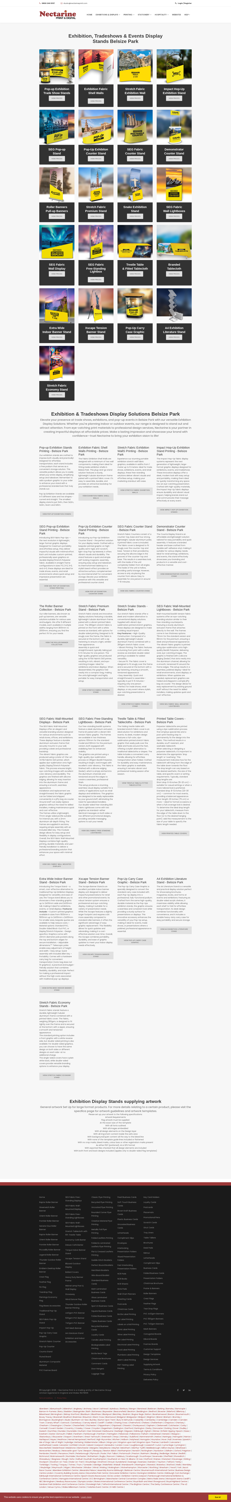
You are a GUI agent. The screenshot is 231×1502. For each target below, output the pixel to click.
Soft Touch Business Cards (127, 1204)
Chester (67, 1425)
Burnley (93, 1420)
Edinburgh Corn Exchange (177, 1473)
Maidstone (71, 1448)
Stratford (102, 1462)
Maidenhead (58, 1448)
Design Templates (152, 1354)
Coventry (69, 1428)
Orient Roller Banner (48, 1216)
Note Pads (122, 1289)
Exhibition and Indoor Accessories (75, 1340)
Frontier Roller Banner (49, 1221)
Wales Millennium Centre (74, 1487)
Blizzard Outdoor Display (73, 1265)
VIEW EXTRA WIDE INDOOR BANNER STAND (57, 989)
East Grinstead (94, 1431)
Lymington (180, 1445)
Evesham (43, 1434)
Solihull (79, 1459)
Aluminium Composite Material (49, 1363)
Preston (135, 1453)
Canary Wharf (52, 1422)
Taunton (161, 1462)
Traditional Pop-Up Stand (48, 1312)
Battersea (96, 1411)
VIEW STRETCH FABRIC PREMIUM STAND (96, 691)
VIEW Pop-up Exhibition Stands (57, 514)
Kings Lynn (112, 1442)
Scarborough (132, 1456)
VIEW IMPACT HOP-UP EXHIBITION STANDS (174, 511)
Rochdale (70, 1456)
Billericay (181, 1411)
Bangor (132, 1408)
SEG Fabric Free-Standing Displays (73, 1199)
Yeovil (173, 1467)
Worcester (143, 1467)
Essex (187, 1431)
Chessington (56, 1425)
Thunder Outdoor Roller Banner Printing (76, 1306)
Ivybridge (69, 1442)
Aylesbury (114, 1408)
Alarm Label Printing (127, 1360)
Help (186, 14)
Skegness (56, 1459)
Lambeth (164, 1442)
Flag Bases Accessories (50, 1305)
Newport (88, 1450)
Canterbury (76, 1422)
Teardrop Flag (45, 1292)
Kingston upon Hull (127, 1442)
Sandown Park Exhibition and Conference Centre (62, 1484)
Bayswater (107, 1411)
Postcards (122, 1304)
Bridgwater (132, 1417)
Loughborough (137, 1445)
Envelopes (122, 1243)
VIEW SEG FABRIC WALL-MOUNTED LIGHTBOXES (174, 705)
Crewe (87, 1428)
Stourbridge (91, 1462)
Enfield (164, 1431)
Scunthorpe (145, 1456)
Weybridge (45, 1467)
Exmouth (61, 1434)
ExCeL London (114, 1476)
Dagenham (107, 1428)
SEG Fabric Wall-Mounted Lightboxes (74, 1224)
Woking (103, 1467)
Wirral (95, 1467)
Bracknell (58, 1417)
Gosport (68, 1436)
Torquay (63, 1464)
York (179, 1467)
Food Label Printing (126, 1349)
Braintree (77, 1417)
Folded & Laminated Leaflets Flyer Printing (101, 1245)
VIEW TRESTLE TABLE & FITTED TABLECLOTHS (135, 784)
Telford (170, 1462)
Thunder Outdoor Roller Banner (50, 1262)
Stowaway (70, 1294)
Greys (116, 1436)
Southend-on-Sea (116, 1459)
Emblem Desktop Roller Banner (50, 1270)
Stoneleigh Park (93, 1484)
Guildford (134, 1436)
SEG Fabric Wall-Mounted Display (73, 1207)
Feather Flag (45, 1282)
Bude (67, 1420)
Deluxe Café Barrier (74, 1245)
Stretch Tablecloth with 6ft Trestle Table (76, 1233)
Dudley (183, 1428)
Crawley (79, 1428)
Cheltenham (157, 1422)
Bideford (171, 1411)
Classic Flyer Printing (100, 1197)
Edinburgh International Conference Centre (59, 1476)
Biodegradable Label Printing (100, 1347)
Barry (60, 1411)
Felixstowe (123, 1434)
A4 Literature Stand (74, 1333)
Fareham (78, 1434)
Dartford (129, 1428)
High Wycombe (104, 1439)
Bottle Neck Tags (99, 1353)
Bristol (159, 1417)
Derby (149, 1428)
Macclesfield (45, 1448)
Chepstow (169, 1422)
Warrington (140, 1464)
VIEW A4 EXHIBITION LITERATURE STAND (174, 930)
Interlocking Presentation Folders (127, 1250)
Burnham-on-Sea (80, 1420)
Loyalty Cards (97, 1334)
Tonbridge (44, 1464)
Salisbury (121, 1456)
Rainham (145, 1453)
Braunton (87, 1417)
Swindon (152, 1462)
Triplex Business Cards (101, 1321)
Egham (148, 1431)
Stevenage (177, 1459)
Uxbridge (97, 1464)
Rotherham (93, 1456)
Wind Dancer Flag (73, 1299)
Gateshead (155, 1434)
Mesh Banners (150, 1329)
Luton (158, 1445)
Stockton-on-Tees (59, 1462)
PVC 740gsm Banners (154, 1324)
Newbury (56, 1450)
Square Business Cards (101, 1311)
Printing (128, 14)
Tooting (54, 1464)
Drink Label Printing (126, 1329)
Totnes (72, 1464)
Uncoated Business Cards (126, 1226)
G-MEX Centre (116, 1487)
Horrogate (145, 1439)
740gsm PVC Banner (75, 1323)
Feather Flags (150, 1303)
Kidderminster (91, 1442)
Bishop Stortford (71, 1414)
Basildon (68, 1411)
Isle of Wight (57, 1442)
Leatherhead (45, 1445)
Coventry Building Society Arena (70, 1473)
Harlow (158, 1436)
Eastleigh (119, 1431)
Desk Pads (148, 1248)
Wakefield (107, 1464)
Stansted (166, 1459)
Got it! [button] (218, 1497)
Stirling (187, 1459)
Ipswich (186, 1439)
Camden (173, 1420)
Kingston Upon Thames (148, 1442)
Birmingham (57, 1414)
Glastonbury (45, 1436)
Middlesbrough (153, 1448)
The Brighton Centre (139, 1484)
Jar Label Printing (125, 1319)
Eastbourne (108, 1431)
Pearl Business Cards (127, 1197)
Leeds (55, 1445)
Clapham (150, 1425)
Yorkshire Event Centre (97, 1487)
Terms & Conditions (153, 1369)
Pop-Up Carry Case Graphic (48, 1335)
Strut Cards (149, 1227)
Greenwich (107, 1436)
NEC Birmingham (47, 1481)
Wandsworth (128, 1464)
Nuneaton (158, 1450)
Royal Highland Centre (177, 1481)
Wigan (67, 1467)
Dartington (139, 1428)
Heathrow (62, 1439)
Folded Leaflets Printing (102, 1238)
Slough (65, 1459)
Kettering (79, 1442)
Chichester (91, 1425)
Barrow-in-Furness (47, 1411)
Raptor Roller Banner (48, 1202)
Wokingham (114, 1467)
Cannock (65, 1422)
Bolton (148, 1414)
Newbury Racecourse (66, 1481)
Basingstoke (79, 1411)
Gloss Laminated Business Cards (99, 1299)
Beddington (142, 1411)
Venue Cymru (54, 1487)
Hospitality (161, 14)
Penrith (53, 1453)
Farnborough (90, 1434)
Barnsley (170, 1408)
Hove (164, 1439)
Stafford (148, 1459)
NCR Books (122, 1278)
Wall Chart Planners (127, 1294)
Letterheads (123, 1233)
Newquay (97, 1450)
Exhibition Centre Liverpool (134, 1476)
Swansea (142, 1462)
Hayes (53, 1439)
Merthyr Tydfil (138, 1448)
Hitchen (116, 1439)
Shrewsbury (44, 1459)
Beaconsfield (120, 1411)
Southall (87, 1459)
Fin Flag (42, 1287)
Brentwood (111, 1417)
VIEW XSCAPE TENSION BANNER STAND (96, 955)
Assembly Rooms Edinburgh (110, 1470)
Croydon (96, 1428)
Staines (157, 1459)
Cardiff (101, 1422)
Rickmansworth (57, 1456)
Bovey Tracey (45, 1417)
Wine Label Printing (126, 1334)
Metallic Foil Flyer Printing (99, 1231)
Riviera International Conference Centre (113, 1481)
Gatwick (166, 1434)
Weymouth (57, 1467)
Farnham (101, 1434)
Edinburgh (138, 1431)
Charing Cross (120, 1422)
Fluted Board (45, 1356)
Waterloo (161, 1464)
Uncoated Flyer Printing (102, 1207)
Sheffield (168, 1456)
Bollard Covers (72, 1272)
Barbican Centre (132, 1470)
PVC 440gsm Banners (154, 1313)
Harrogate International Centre (73, 1478)
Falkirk (69, 1434)
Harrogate (177, 1436)
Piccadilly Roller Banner (49, 1249)
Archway (88, 1408)
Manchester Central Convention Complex (126, 1478)
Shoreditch (179, 1456)
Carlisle (109, 1422)
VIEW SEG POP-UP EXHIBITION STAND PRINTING (57, 587)
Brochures (148, 1242)
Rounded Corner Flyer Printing (101, 1214)
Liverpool (99, 1445)
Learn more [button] (86, 1497)
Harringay (167, 1436)
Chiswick (127, 1425)
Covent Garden (56, 1428)
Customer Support (152, 1349)
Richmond (44, 1456)
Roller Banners (150, 1293)
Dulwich (43, 1431)
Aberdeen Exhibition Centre (65, 1470)
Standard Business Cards (99, 1282)
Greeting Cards (125, 1299)
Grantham (78, 1436)
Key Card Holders (151, 1197)
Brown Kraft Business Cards (127, 1212)
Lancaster (175, 1442)
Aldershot (67, 1408)
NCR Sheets (123, 1284)
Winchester (77, 1467)
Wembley (186, 1464)
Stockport (43, 1462)
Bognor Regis (138, 1414)
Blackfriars (96, 1414)
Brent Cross (98, 1417)
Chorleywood (138, 1425)
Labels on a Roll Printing (128, 1324)
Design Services (151, 1359)
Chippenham (104, 1425)
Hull (169, 1439)
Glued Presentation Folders (126, 1258)
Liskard (90, 1445)
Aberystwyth (56, 1408)
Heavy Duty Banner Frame (74, 1279)
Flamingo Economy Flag (48, 1299)
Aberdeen (43, 1408)
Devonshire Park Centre (97, 1473)
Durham (82, 1431)
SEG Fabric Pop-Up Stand (47, 1321)
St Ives (140, 1459)
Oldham (169, 1450)
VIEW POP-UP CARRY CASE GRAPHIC (135, 941)
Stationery (144, 14)
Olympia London (85, 1481)
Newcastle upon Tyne (72, 1450)
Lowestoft (150, 1445)
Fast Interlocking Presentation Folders (127, 1267)
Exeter (52, 1434)
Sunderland (121, 1462)
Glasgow (175, 1434)
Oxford (177, 1450)
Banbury (124, 1408)
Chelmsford (134, 1422)
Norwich (136, 1450)
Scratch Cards (150, 1222)
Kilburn (102, 1442)
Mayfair (115, 1448)
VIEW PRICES (56, 98)
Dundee (62, 1431)
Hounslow (155, 1439)
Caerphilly (138, 1420)
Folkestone (135, 1434)
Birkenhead (44, 1414)
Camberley (150, 1420)
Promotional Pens (152, 1217)
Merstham (125, 1448)
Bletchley (117, 1414)
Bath (88, 1411)
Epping (172, 1431)
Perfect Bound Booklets (102, 1265)
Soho (72, 1459)
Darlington (118, 1428)
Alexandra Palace (88, 1470)
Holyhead (134, 1439)
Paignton (186, 1450)
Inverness (177, 1439)
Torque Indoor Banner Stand (75, 1252)
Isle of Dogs (44, 1442)
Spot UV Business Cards (102, 1306)
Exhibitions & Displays (107, 14)
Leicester (64, 1445)
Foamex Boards (151, 1344)
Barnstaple (180, 1408)
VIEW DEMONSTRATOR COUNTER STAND (174, 575)
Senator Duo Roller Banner (47, 1228)
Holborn (124, 1439)
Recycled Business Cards (99, 1328)
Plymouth (94, 1453)
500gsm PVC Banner (74, 1318)
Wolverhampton (128, 1467)
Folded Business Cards (101, 1316)
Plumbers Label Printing (128, 1354)
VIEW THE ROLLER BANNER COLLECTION (57, 644)
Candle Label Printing (101, 1340)
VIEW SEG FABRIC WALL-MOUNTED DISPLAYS (57, 865)
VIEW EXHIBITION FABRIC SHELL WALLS (96, 497)
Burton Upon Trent (106, 1420)
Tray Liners (148, 1232)
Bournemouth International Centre (158, 1470)
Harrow (187, 1436)
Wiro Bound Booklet (100, 1275)
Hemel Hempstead (77, 1439)
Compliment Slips (126, 1238)
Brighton (151, 1417)
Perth (71, 1453)
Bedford (153, 1411)
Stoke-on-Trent (76, 1462)
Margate (94, 1448)
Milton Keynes (168, 1448)
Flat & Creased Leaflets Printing (102, 1253)
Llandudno (109, 1445)
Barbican (152, 1408)
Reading (154, 1453)
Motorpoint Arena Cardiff (178, 1478)
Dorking (168, 1428)
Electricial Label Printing (128, 1344)
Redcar (174, 1453)
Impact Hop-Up (46, 1328)
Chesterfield (78, 1425)
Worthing (153, 1467)
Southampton (99, 1459)
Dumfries (52, 1431)
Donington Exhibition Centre (150, 1473)
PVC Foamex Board (48, 1370)
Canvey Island (89, 1422)
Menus (147, 1253)
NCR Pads (122, 1273)
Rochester (81, 1456)
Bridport (142, 1417)
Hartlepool (44, 1439)
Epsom (179, 1431)
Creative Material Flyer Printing (101, 1223)
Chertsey (179, 1422)
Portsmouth (125, 1453)
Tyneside (87, 1464)
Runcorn (111, 1456)
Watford (170, 1464)
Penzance (63, 1453)
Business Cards (150, 1268)
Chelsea (145, 1422)
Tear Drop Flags (151, 1308)
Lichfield (73, 1445)
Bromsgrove (45, 1420)
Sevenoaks (158, 1456)
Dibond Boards (150, 1339)
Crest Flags (149, 1298)
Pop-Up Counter (47, 1346)
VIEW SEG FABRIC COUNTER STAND (135, 591)
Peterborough (82, 1453)
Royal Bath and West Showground (149, 1481)
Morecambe (45, 1450)
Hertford (91, 1439)
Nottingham (147, 1450)
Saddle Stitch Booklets (101, 1260)
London (119, 1445)
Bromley (176, 1417)
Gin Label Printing (125, 1339)
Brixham (167, 1417)
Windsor (87, 1467)
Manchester (82, 1448)
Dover (176, 1428)
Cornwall (43, 1428)
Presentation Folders (153, 1278)
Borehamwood (159, 1414)
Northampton (124, 1450)
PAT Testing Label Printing (126, 1367)
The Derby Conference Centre (165, 1484)
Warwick (151, 1464)
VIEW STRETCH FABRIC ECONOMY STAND (57, 1076)
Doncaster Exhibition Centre (123, 1473)
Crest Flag (44, 1277)
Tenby (178, 1462)
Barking (161, 1408)
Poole (103, 1453)
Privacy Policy (150, 1374)
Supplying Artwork (152, 1364)
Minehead (180, 1448)
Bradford (67, 1417)
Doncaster (158, 1428)
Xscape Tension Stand (75, 1258)
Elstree (156, 1431)
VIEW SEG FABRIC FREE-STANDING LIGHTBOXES (96, 832)
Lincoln (82, 1445)
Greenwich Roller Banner (47, 1209)
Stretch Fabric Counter (50, 1341)
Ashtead (104, 1408)
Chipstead (116, 1425)
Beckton (131, 1411)
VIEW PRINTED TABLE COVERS (174, 833)
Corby (183, 1425)
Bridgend (121, 1417)
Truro (79, 1464)
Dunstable (72, 1431)
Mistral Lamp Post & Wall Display (74, 1287)
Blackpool (107, 1414)
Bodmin (126, 1414)
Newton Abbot (110, 1450)
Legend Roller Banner (49, 1254)
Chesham (44, 1425)
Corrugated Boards (152, 1334)
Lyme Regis (168, 1445)
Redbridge (164, 1453)
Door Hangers (97, 1368)
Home (89, 14)
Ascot (96, 1408)
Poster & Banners (151, 1288)
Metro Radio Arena (156, 1478)
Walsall (117, 1464)
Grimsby (124, 1436)
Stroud (111, 1462)
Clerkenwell (162, 1425)
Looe (126, 1445)
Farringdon (112, 1434)
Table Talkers (150, 1237)
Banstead (142, 1408)
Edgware (129, 1431)
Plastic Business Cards (128, 1219)
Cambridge (162, 1420)
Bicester (162, 1411)
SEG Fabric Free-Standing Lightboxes (74, 1216)
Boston (171, 1414)
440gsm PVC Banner (75, 1313)
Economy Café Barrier (75, 1240)
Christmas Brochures (101, 1358)
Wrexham (164, 1467)
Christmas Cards (125, 1309)
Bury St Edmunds (125, 1420)
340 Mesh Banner (73, 1328)
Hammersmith (146, 1436)
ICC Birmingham (97, 1478)
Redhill (182, 1453)
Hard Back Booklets (100, 1270)
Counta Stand (45, 1351)
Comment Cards (99, 1363)
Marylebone (105, 1448)
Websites (176, 14)
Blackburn (85, 1414)
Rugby (103, 1456)
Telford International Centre (115, 1484)
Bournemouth (182, 1414)
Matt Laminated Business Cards (98, 1291)
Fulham (145, 1434)
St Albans (130, 1459)
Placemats (149, 1212)
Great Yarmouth (92, 1436)
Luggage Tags (98, 1373)
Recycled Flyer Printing (101, 1202)
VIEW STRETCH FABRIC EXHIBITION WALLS (135, 491)
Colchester (174, 1425)
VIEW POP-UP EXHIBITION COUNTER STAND (96, 593)
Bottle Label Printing (127, 1314)
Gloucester (57, 1436)
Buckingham (58, 1420)
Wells (178, 1464)
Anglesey (78, 1408)
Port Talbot (113, 1453)
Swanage (132, 1462)
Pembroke (44, 1453)
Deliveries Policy (151, 1379)
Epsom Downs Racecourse (94, 1476)
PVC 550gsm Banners (153, 1318)
